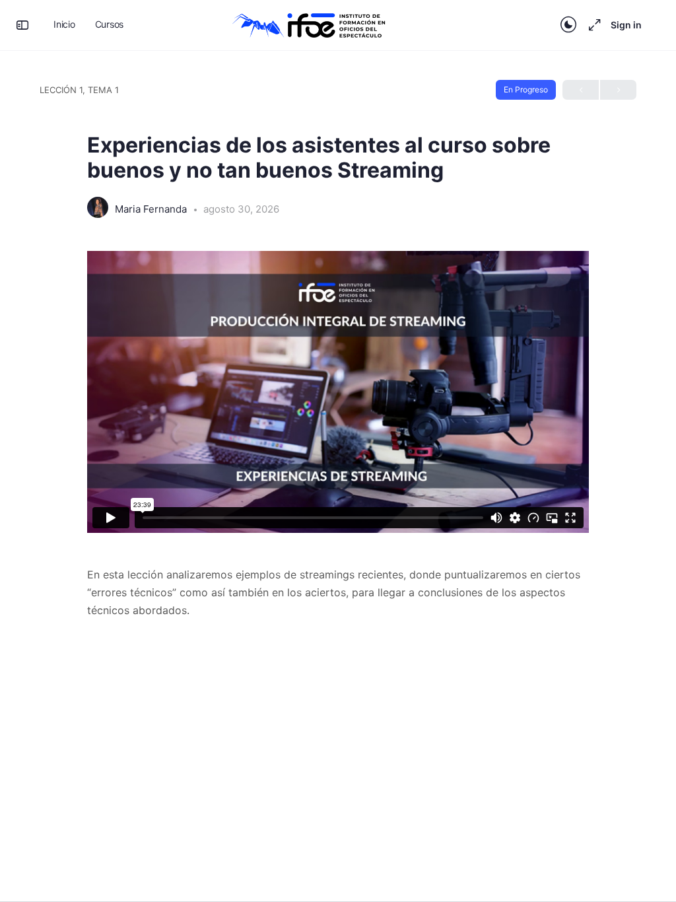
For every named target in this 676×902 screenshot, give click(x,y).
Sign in (626, 24)
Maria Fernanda (152, 209)
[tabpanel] (338, 435)
